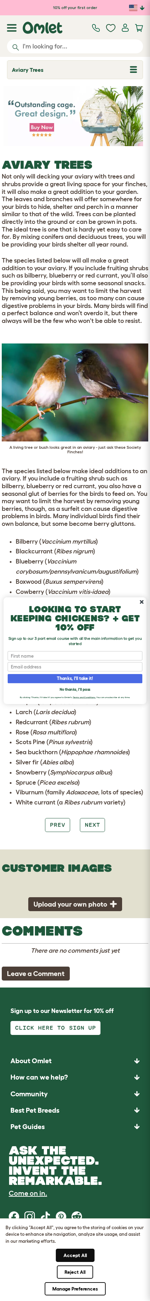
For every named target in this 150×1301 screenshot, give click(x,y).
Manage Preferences (75, 1289)
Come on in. (28, 1193)
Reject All (75, 1272)
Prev (57, 824)
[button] (75, 1126)
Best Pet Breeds (34, 1110)
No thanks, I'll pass (75, 689)
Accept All (75, 1255)
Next (92, 824)
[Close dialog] (141, 602)
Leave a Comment (36, 973)
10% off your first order (75, 7)
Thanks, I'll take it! (75, 678)
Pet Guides (27, 1126)
